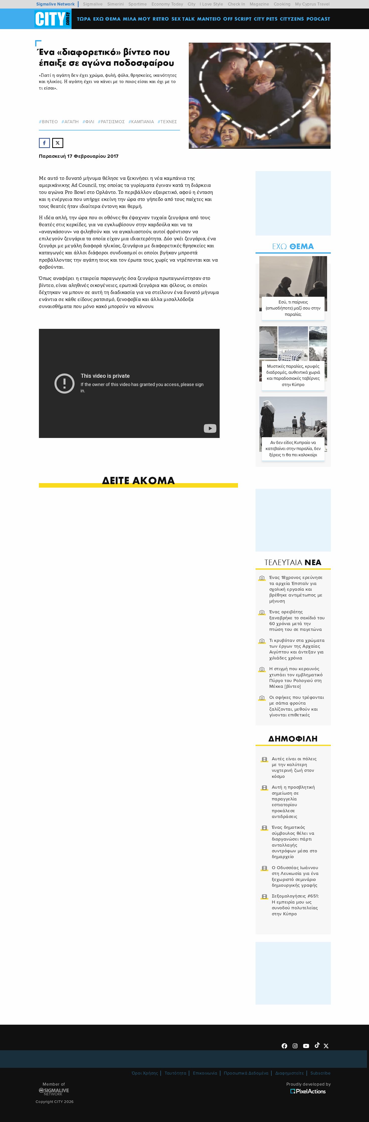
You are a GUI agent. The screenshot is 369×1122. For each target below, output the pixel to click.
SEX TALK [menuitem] (183, 19)
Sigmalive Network (55, 4)
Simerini (115, 4)
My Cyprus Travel (312, 4)
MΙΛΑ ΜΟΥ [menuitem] (136, 19)
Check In (236, 4)
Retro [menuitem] (161, 19)
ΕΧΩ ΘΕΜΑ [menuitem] (107, 19)
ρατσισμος (113, 121)
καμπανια (142, 121)
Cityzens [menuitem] (292, 19)
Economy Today (167, 4)
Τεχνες (168, 121)
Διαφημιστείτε (289, 1073)
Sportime (138, 4)
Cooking (282, 4)
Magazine (259, 4)
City (191, 4)
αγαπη (72, 121)
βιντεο (50, 121)
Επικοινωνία (205, 1073)
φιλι (89, 121)
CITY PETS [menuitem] (266, 19)
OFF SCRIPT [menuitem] (237, 19)
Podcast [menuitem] (318, 19)
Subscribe (321, 1073)
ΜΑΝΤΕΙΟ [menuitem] (209, 19)
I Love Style (211, 4)
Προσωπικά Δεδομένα (246, 1073)
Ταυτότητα (175, 1073)
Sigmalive (93, 4)
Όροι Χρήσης (145, 1073)
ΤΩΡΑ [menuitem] (84, 19)
